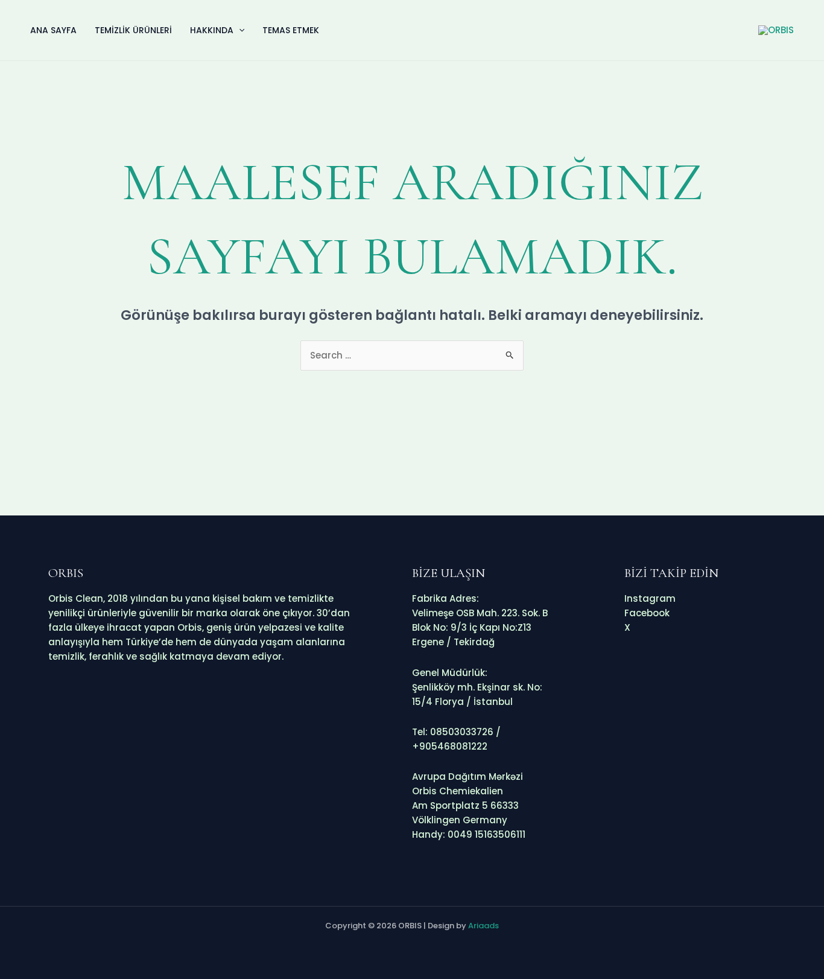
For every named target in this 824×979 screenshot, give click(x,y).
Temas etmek (290, 30)
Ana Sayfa (53, 30)
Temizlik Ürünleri (133, 30)
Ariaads (483, 925)
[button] (238, 30)
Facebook (647, 613)
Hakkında (211, 30)
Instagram (650, 598)
